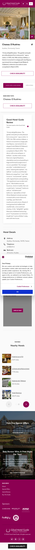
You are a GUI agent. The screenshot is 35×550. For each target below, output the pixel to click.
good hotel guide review (13, 85)
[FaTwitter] (11, 539)
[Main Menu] (31, 3)
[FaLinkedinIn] (23, 539)
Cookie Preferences (23, 286)
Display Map (18, 310)
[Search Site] (27, 3)
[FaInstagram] (19, 539)
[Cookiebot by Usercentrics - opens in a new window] (25, 257)
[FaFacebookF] (15, 539)
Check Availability (17, 546)
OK (18, 292)
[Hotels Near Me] (23, 3)
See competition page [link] (17, 473)
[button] (27, 3)
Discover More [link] (17, 433)
